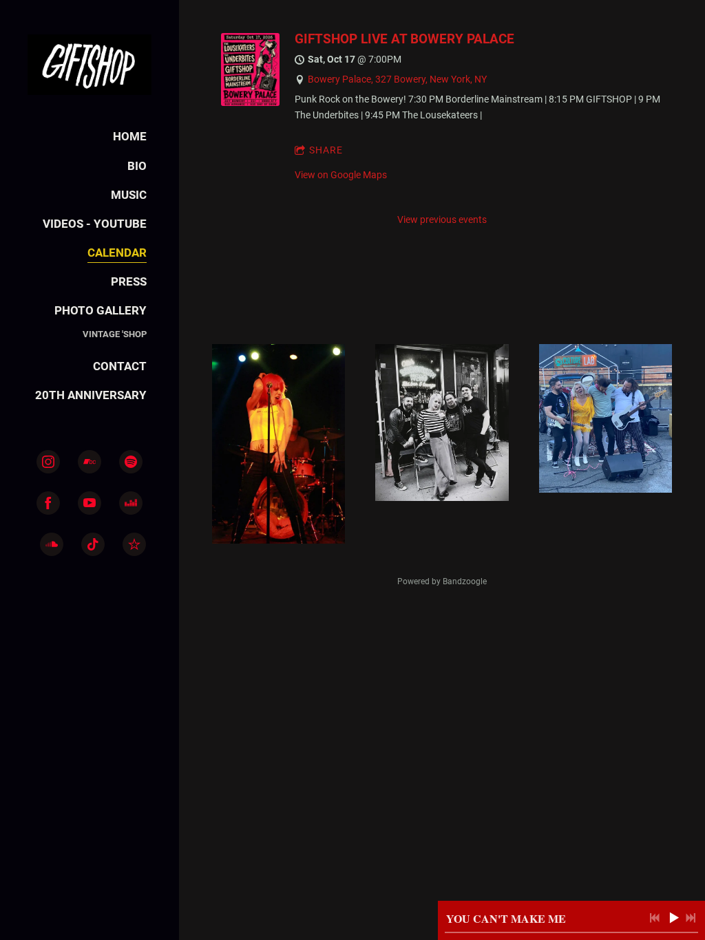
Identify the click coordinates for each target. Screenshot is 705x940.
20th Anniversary (91, 395)
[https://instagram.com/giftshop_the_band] (48, 461)
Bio (137, 166)
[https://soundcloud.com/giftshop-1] (51, 544)
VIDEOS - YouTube (95, 224)
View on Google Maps (341, 174)
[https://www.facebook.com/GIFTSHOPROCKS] (48, 503)
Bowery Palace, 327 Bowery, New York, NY (397, 79)
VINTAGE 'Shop (115, 334)
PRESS (129, 281)
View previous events (442, 219)
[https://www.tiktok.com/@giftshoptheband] (93, 544)
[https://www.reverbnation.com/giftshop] (134, 544)
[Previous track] (655, 918)
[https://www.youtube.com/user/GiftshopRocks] (89, 503)
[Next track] (690, 918)
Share (326, 150)
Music (129, 195)
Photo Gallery (100, 310)
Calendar (117, 252)
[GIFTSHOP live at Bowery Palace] (250, 102)
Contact (120, 366)
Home (130, 136)
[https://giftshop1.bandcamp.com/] (89, 461)
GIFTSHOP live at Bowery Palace (404, 39)
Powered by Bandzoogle (442, 581)
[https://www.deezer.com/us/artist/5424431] (131, 503)
